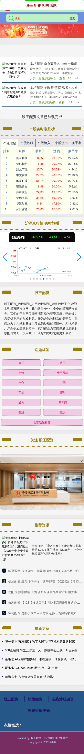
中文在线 (22, 175)
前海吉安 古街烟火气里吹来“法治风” (29, 676)
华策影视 (22, 203)
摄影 (63, 392)
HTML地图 (62, 738)
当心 (21, 382)
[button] (5, 257)
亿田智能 (22, 209)
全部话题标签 (42, 422)
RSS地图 (48, 738)
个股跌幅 (26, 142)
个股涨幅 (9, 143)
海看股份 (22, 192)
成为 (21, 402)
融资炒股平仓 (39, 710)
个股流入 (44, 142)
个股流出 (61, 142)
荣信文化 (22, 198)
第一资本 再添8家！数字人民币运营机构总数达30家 (40, 641)
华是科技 (22, 181)
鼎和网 (63, 402)
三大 (63, 412)
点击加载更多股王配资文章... (42, 116)
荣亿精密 (22, 164)
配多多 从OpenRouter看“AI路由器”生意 (31, 668)
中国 (63, 382)
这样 (21, 363)
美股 (21, 412)
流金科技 (22, 158)
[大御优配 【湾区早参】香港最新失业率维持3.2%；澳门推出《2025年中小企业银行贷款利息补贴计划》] (16, 549)
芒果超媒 (22, 186)
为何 (21, 373)
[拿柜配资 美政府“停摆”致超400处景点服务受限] (14, 94)
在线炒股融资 (63, 699)
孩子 (63, 363)
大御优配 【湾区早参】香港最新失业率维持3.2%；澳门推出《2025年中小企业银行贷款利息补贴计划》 (57, 549)
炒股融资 (35, 699)
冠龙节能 (22, 169)
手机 (21, 392)
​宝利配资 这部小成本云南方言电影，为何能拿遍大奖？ (45, 613)
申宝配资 (63, 373)
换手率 (76, 142)
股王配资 (11, 699)
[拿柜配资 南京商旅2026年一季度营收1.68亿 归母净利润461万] (14, 70)
